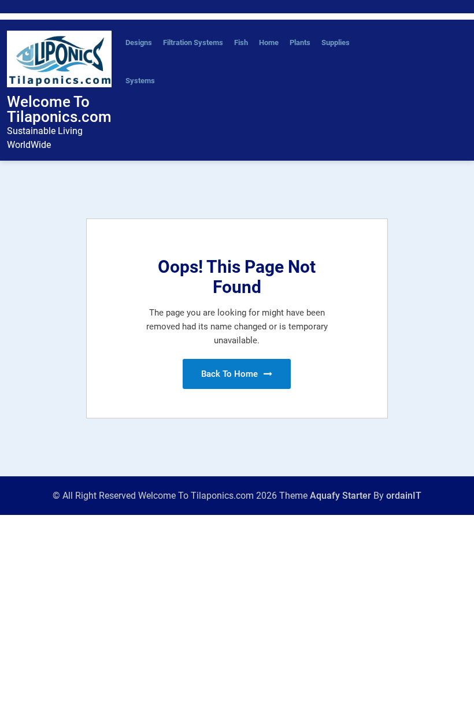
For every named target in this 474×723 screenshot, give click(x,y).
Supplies (335, 42)
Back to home (230, 374)
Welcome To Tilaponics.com (59, 109)
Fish (241, 42)
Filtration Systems (193, 42)
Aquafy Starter (340, 495)
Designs (138, 42)
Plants (300, 42)
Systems (140, 80)
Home (269, 42)
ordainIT (403, 495)
